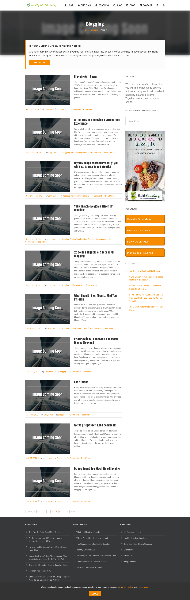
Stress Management (79, 153)
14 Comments (95, 328)
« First (39, 511)
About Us (128, 556)
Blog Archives (130, 562)
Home (70, 5)
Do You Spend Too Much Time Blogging (97, 469)
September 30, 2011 (34, 153)
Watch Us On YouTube (139, 219)
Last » (73, 511)
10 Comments (75, 372)
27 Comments (73, 501)
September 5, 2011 (34, 239)
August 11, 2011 (32, 372)
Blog (132, 5)
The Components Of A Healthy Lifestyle (93, 544)
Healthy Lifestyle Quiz (85, 550)
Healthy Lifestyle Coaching (135, 538)
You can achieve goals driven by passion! (93, 208)
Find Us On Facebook (138, 230)
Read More (88, 109)
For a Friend (81, 382)
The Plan (86, 5)
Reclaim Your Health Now (40, 571)
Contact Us (129, 550)
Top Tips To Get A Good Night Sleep (144, 271)
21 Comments (95, 153)
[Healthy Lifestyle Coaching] (145, 200)
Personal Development (80, 196)
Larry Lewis (49, 109)
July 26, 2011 (31, 501)
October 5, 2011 (32, 109)
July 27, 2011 (31, 458)
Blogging (94, 30)
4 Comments (97, 196)
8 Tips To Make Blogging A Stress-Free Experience (97, 122)
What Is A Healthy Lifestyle (88, 532)
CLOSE (95, 594)
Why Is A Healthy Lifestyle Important (92, 538)
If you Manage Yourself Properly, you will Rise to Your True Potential (96, 165)
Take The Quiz (39, 62)
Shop (119, 5)
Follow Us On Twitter (138, 241)
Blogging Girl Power (86, 76)
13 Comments (75, 109)
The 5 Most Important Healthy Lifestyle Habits (49, 565)
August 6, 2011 (32, 415)
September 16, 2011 (34, 196)
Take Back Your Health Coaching (138, 544)
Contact (147, 5)
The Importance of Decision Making (91, 562)
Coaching (103, 5)
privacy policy (127, 587)
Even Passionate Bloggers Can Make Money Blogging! (96, 341)
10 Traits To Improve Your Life (89, 567)
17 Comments (77, 285)
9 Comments (74, 415)
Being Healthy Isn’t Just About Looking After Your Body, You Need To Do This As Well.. (146, 298)
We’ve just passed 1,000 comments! (95, 425)
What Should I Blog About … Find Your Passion (96, 297)
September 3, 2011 (34, 285)
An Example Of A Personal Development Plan (96, 556)
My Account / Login (132, 532)
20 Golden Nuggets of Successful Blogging (94, 254)
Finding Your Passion (78, 239)
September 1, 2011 (34, 328)
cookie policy (143, 587)
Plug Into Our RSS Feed (140, 253)
